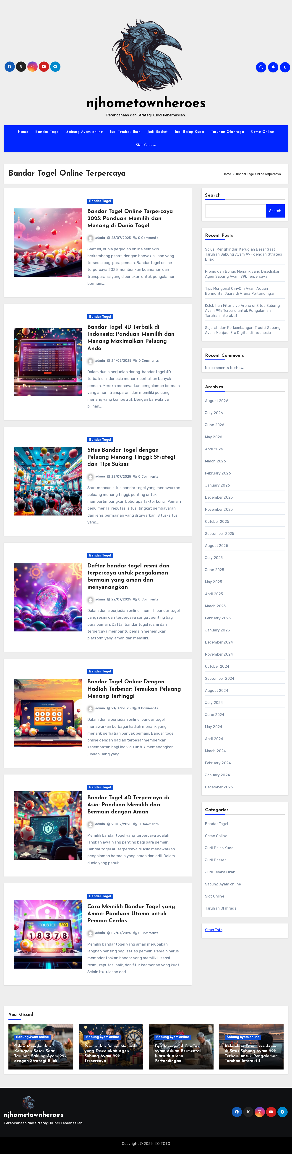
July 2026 (214, 413)
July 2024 (214, 702)
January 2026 (217, 485)
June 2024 (214, 715)
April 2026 (214, 449)
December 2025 (219, 497)
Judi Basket (157, 132)
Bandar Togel (47, 132)
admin (100, 238)
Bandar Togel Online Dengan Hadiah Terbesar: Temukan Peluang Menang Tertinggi (134, 689)
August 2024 (216, 690)
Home (23, 132)
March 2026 (215, 461)
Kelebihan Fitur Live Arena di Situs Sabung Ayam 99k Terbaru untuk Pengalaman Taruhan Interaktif (242, 310)
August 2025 (216, 546)
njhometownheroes (146, 104)
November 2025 (219, 509)
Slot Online (146, 145)
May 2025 (213, 582)
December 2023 (219, 787)
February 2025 (218, 618)
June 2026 (214, 425)
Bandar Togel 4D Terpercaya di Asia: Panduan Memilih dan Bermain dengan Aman (128, 805)
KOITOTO (162, 1143)
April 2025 (214, 594)
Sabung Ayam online (84, 132)
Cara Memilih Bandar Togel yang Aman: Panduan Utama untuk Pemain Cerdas (131, 914)
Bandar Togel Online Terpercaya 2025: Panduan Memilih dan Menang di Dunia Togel (130, 218)
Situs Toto (213, 930)
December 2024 (219, 642)
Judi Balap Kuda (189, 132)
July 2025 (214, 558)
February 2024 (218, 763)
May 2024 (213, 727)
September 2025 (219, 533)
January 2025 (217, 630)
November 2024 (219, 654)
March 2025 (215, 606)
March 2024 (215, 751)
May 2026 (213, 437)
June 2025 (214, 570)
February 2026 (218, 473)
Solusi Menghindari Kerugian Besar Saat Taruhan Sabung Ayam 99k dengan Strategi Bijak (243, 254)
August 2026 (216, 401)
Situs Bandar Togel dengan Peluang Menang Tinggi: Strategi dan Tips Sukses (131, 457)
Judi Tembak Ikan (125, 132)
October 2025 (217, 521)
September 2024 (220, 678)
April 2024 (214, 739)
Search (213, 195)
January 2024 (217, 775)
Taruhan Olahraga (227, 132)
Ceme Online (262, 132)
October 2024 (217, 666)
